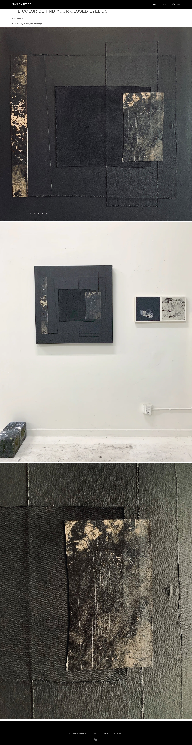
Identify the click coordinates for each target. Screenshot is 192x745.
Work (153, 4)
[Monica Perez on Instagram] (96, 740)
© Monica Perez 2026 (79, 733)
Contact (176, 4)
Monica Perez (21, 4)
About (164, 4)
